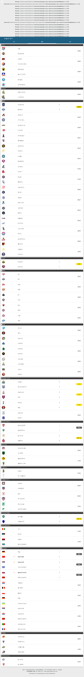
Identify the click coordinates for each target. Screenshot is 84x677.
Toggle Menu (2, 1)
